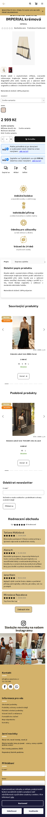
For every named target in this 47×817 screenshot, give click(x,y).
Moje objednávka (8, 719)
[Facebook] (4, 686)
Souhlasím (33, 811)
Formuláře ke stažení (10, 716)
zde (12, 797)
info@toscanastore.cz (10, 679)
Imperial (23, 24)
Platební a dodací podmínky (12, 710)
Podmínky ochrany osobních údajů (15, 707)
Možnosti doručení (8, 131)
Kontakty (5, 722)
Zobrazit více (23, 609)
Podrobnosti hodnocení (36, 28)
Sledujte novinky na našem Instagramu (24, 629)
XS (19, 364)
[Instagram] (10, 686)
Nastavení (22, 803)
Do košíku (31, 139)
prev (3, 329)
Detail (22, 376)
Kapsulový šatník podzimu (13, 752)
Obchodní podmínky (9, 704)
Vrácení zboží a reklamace (12, 713)
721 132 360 (6, 681)
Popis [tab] (6, 262)
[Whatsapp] (16, 686)
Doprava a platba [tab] (21, 262)
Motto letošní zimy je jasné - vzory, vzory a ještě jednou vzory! (22, 744)
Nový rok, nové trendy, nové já (14, 740)
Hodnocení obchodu (23, 519)
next (44, 329)
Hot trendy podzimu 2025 (12, 748)
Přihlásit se (9, 506)
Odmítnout (12, 811)
